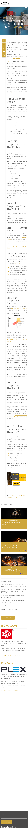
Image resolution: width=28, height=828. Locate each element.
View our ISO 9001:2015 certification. (10, 655)
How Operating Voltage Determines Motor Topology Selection (12, 604)
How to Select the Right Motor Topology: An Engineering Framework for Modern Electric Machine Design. (13, 591)
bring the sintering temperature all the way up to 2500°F (17, 339)
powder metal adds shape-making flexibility (17, 416)
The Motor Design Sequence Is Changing (13, 600)
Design (24, 495)
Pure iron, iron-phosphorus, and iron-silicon (17, 247)
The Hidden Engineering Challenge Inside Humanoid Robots (12, 596)
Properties (9, 497)
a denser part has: (18, 263)
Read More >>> (22, 527)
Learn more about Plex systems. (9, 690)
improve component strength (19, 308)
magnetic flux (16, 58)
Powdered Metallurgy (16, 495)
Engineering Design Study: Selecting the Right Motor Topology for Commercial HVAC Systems (14, 585)
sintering (15, 497)
